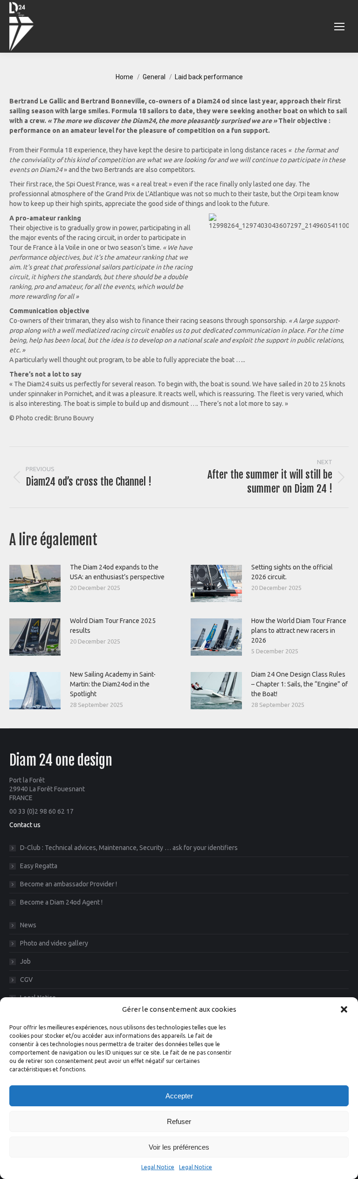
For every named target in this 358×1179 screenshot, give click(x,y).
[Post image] (35, 583)
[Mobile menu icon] (339, 26)
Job (25, 961)
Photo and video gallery (54, 943)
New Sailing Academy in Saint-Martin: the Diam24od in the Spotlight (113, 684)
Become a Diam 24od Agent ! (61, 902)
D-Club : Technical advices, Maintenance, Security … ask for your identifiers (129, 847)
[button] (344, 1009)
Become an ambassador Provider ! (68, 884)
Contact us (25, 825)
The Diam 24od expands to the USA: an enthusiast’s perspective (117, 572)
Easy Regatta (38, 866)
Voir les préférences (179, 1147)
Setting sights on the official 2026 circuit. (292, 572)
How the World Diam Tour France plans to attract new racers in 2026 (298, 630)
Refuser (179, 1121)
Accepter (179, 1096)
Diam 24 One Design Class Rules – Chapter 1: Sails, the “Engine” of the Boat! (299, 684)
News (28, 925)
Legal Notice (157, 1167)
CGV (26, 979)
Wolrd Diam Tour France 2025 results (113, 625)
